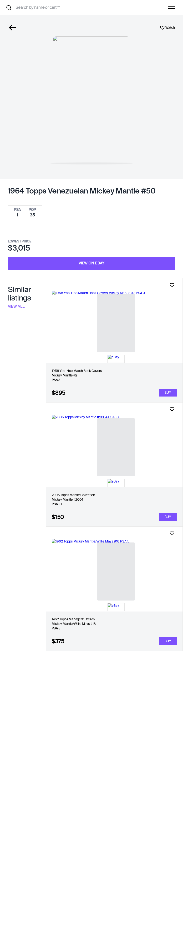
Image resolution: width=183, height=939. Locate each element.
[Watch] (172, 285)
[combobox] (81, 7)
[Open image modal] (91, 99)
